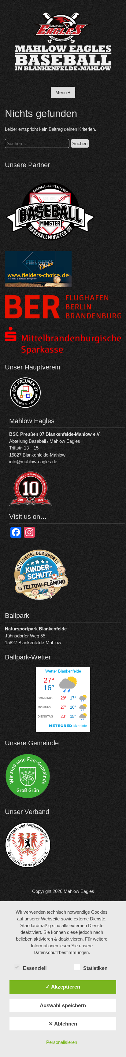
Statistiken (95, 968)
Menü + (63, 92)
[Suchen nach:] (38, 143)
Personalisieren (61, 1042)
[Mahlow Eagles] (63, 77)
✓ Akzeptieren (63, 986)
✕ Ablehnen (63, 1023)
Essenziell (34, 968)
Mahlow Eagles (79, 891)
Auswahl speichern (63, 1005)
